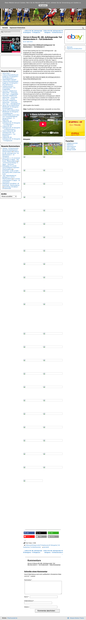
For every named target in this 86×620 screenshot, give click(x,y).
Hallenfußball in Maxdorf (9, 79)
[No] (83, 4)
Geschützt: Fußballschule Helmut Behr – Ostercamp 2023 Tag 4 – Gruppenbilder (10, 92)
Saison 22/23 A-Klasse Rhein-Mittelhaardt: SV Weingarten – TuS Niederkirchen (11, 111)
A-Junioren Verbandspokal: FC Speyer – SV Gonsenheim (11, 180)
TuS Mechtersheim (35, 547)
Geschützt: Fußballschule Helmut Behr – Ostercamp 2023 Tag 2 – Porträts (9, 97)
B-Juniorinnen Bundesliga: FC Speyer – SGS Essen (10, 162)
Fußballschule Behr (72, 143)
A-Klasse (27, 545)
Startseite (5, 27)
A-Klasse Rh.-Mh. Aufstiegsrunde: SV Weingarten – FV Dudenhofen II (11, 123)
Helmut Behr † (6, 73)
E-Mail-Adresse (29, 601)
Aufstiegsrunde (35, 545)
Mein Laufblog (71, 148)
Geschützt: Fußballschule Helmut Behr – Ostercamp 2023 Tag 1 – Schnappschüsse (11, 102)
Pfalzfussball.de (12, 618)
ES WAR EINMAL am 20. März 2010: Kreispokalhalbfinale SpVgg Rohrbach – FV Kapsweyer (10, 117)
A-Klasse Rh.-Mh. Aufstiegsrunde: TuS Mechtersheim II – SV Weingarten (10, 154)
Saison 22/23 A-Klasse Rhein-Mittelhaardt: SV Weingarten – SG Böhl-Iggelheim (11, 107)
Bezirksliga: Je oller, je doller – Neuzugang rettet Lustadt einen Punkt (11, 172)
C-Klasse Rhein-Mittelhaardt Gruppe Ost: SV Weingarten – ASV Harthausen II (10, 83)
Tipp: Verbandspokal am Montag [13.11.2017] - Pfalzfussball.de (9, 177)
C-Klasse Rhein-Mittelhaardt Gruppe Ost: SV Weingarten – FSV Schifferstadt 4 (10, 76)
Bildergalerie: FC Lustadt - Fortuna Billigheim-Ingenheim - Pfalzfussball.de (11, 167)
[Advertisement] (43, 511)
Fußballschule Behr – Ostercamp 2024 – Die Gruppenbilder (8, 87)
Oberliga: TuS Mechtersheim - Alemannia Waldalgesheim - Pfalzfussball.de (10, 150)
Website (26, 607)
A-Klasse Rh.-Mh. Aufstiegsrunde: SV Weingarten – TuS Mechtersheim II (53, 32)
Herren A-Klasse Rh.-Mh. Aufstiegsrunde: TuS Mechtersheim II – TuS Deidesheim (9, 133)
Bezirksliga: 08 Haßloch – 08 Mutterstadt (10, 187)
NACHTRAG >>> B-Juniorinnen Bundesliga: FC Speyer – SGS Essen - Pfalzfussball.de (11, 159)
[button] (29, 533)
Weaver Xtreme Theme (77, 618)
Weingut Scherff (71, 149)
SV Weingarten (53, 545)
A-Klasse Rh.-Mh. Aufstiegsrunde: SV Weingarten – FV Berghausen (11, 139)
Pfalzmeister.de (71, 146)
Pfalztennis (70, 145)
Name (26, 597)
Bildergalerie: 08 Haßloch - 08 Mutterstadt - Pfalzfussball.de (10, 184)
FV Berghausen (44, 545)
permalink (46, 547)
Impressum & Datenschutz (17, 27)
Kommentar (28, 580)
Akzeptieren (43, 5)
